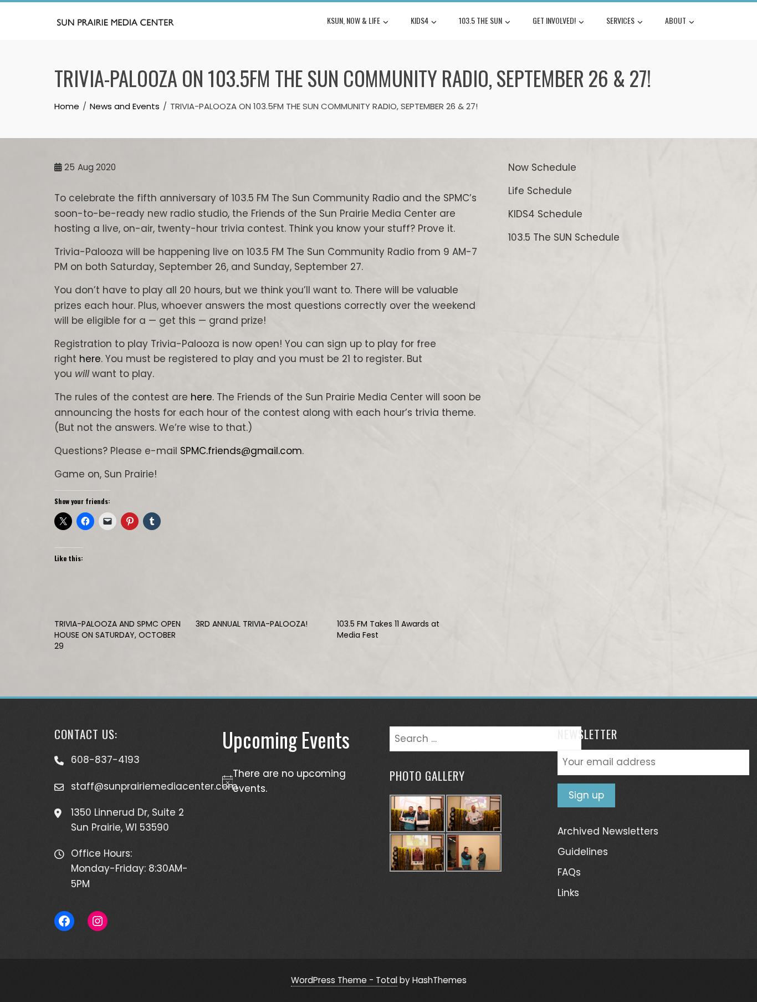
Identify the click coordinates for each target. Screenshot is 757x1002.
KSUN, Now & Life (353, 20)
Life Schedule (540, 190)
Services (620, 20)
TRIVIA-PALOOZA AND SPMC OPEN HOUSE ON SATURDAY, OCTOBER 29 (117, 635)
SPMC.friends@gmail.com (241, 450)
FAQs (569, 872)
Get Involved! (554, 20)
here (90, 358)
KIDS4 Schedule (545, 214)
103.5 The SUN (480, 20)
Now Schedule (542, 167)
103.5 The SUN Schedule (564, 237)
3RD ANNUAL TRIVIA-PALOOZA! (252, 623)
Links (568, 892)
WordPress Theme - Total (344, 980)
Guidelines (582, 851)
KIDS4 (419, 20)
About (675, 20)
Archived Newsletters (607, 831)
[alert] (295, 781)
